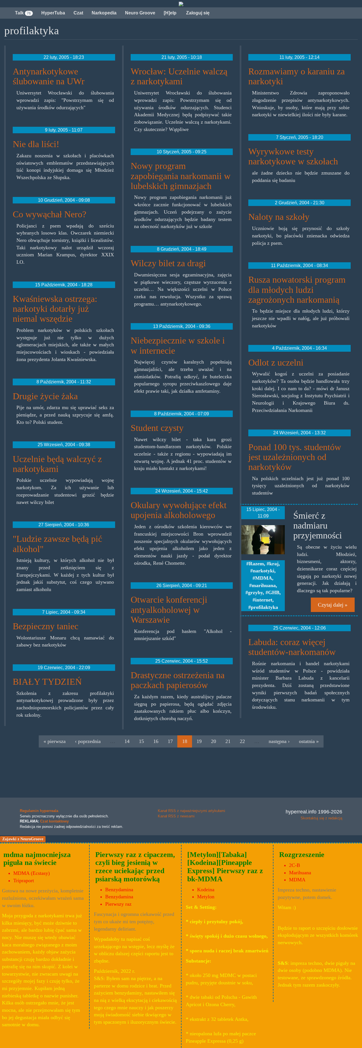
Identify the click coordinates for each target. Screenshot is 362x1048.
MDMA (263, 578)
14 (127, 741)
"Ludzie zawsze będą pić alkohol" (57, 544)
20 (213, 741)
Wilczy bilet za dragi (168, 263)
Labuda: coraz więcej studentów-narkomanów (292, 647)
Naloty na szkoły (278, 217)
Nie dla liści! (36, 144)
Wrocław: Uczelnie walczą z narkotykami (179, 76)
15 (141, 741)
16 (155, 741)
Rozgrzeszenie (301, 855)
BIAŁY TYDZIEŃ (47, 682)
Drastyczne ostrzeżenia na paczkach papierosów (178, 680)
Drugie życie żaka (45, 396)
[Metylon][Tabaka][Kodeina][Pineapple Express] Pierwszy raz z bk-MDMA (225, 867)
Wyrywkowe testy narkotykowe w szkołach (293, 156)
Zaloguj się (197, 12)
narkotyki (263, 571)
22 (242, 741)
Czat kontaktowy (54, 821)
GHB (273, 592)
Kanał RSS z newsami (176, 816)
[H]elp (170, 12)
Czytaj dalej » (333, 605)
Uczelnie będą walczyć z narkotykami (57, 464)
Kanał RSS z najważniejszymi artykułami (191, 811)
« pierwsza (55, 741)
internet (263, 600)
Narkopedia (104, 12)
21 (227, 741)
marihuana (264, 585)
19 (199, 741)
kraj (274, 563)
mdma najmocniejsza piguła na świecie (37, 859)
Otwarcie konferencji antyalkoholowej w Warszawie (169, 609)
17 (170, 741)
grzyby (255, 592)
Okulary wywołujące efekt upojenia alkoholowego (179, 510)
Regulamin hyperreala (39, 811)
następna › (279, 741)
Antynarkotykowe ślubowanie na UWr (49, 76)
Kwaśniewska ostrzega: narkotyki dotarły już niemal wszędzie (55, 309)
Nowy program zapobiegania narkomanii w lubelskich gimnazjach (180, 176)
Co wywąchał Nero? (49, 214)
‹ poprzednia (88, 741)
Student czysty (157, 428)
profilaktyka (264, 607)
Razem (256, 563)
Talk (23, 12)
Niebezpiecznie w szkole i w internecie (178, 345)
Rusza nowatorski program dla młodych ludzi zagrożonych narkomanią (297, 289)
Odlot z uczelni (275, 362)
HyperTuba (53, 12)
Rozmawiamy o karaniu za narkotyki (296, 76)
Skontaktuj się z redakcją (321, 818)
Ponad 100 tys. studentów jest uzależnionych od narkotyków (294, 457)
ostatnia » (309, 741)
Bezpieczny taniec (45, 626)
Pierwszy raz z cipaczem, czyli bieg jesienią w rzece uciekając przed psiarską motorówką (135, 867)
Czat (78, 12)
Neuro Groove (140, 12)
